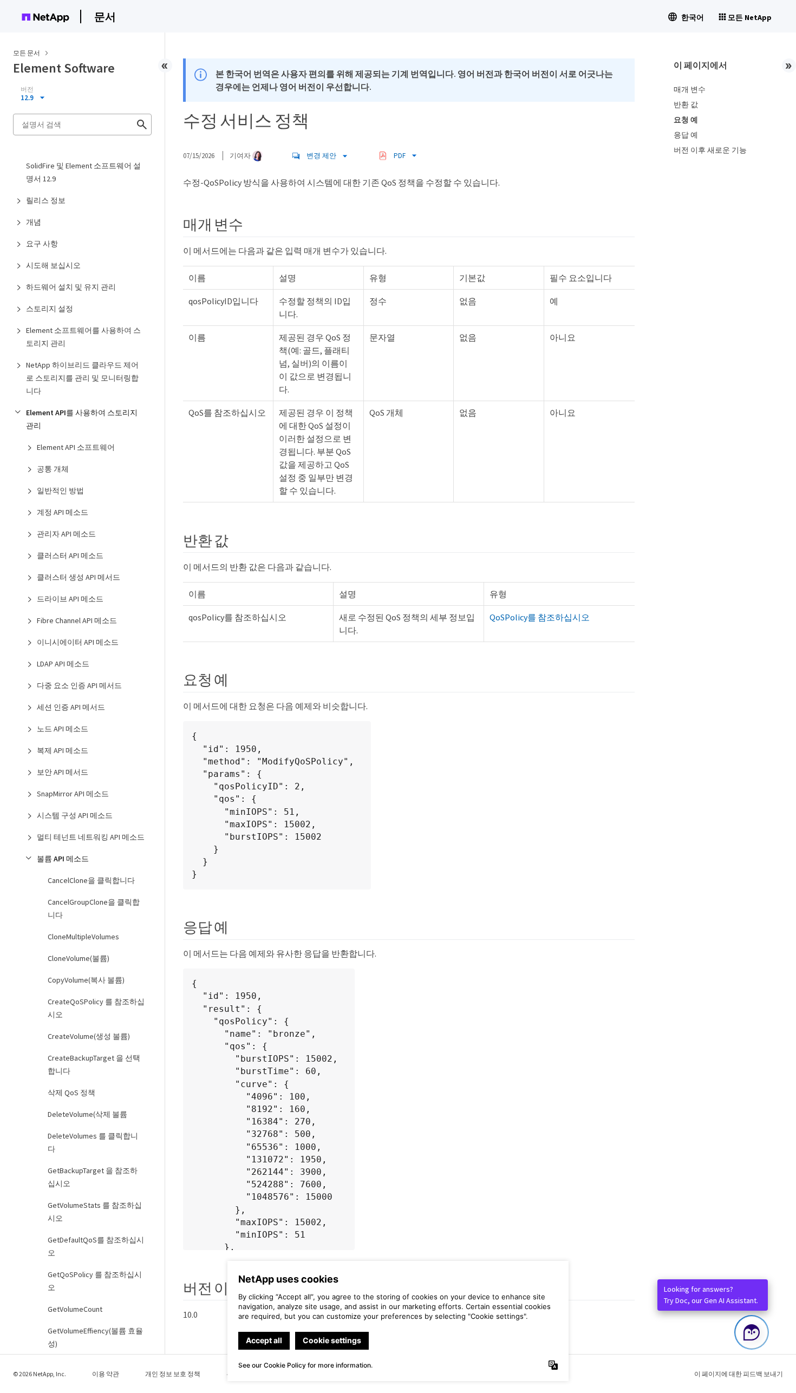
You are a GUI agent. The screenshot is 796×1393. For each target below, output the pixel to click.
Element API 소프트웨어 (76, 447)
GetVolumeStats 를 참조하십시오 (95, 1211)
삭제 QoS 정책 (71, 1092)
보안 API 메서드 (62, 772)
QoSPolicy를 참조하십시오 (540, 617)
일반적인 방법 (60, 490)
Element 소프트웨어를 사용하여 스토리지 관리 (83, 336)
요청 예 (686, 120)
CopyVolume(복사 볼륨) (86, 980)
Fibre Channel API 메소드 (77, 620)
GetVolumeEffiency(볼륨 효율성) (95, 1337)
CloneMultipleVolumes (83, 936)
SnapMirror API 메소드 (73, 794)
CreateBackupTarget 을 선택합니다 (94, 1064)
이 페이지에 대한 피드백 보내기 (738, 1374)
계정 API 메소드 (62, 512)
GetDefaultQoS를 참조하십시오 (96, 1246)
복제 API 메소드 (62, 750)
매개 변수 (690, 89)
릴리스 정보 (46, 200)
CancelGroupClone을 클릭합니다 (94, 908)
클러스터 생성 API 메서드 (78, 577)
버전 (27, 89)
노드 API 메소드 (62, 729)
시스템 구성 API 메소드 (75, 815)
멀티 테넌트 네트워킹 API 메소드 (91, 837)
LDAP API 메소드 (63, 664)
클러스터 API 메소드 (70, 555)
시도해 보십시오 (53, 265)
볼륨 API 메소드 (63, 859)
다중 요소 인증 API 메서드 (79, 685)
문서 (105, 16)
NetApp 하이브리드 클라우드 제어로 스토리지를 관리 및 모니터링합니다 (82, 378)
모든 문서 (26, 53)
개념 (33, 222)
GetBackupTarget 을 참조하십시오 (93, 1177)
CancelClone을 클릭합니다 (91, 880)
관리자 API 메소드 (66, 534)
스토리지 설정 (49, 308)
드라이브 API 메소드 (70, 599)
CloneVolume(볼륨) (78, 958)
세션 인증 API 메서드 (71, 707)
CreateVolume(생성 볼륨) (89, 1036)
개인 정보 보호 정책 (172, 1374)
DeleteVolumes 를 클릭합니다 (93, 1142)
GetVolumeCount (75, 1309)
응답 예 (686, 135)
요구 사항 (42, 243)
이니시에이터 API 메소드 (78, 642)
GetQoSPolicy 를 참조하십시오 (95, 1281)
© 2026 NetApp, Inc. (39, 1374)
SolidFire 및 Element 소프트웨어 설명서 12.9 (83, 172)
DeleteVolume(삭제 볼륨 (87, 1114)
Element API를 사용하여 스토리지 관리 (82, 419)
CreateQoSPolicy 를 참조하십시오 (96, 1008)
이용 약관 (105, 1374)
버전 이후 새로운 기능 (710, 150)
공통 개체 (53, 469)
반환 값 (686, 104)
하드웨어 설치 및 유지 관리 (71, 287)
